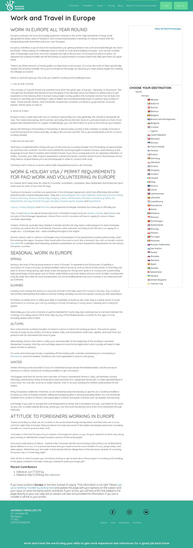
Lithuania (155, 197)
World (139, 92)
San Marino (156, 248)
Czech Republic (158, 135)
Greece (154, 166)
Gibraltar (155, 162)
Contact (137, 522)
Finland (154, 150)
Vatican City (156, 283)
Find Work (74, 5)
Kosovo (154, 186)
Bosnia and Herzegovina (162, 119)
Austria (154, 107)
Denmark (155, 139)
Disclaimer (124, 522)
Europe (145, 95)
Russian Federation (160, 244)
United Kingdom (158, 280)
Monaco (154, 217)
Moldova (154, 213)
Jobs (112, 522)
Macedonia (156, 205)
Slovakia (154, 256)
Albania (154, 99)
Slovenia (154, 260)
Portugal (155, 236)
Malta (153, 209)
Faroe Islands (157, 146)
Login (166, 5)
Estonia (154, 142)
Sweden (154, 268)
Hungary (154, 170)
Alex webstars (52, 474)
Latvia (153, 189)
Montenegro (156, 221)
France (154, 154)
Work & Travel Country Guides (141, 5)
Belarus (154, 111)
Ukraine (154, 276)
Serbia (153, 252)
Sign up (180, 5)
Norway (154, 229)
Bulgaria (154, 123)
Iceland (154, 174)
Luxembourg (156, 201)
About (104, 522)
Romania (155, 240)
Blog (120, 5)
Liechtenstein (157, 193)
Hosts (100, 5)
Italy (152, 182)
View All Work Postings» (168, 28)
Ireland (154, 178)
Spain (153, 264)
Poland (154, 233)
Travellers (87, 5)
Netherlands (156, 225)
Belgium (154, 115)
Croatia (154, 127)
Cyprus (154, 131)
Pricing (111, 5)
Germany (155, 158)
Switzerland (155, 272)
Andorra (154, 103)
